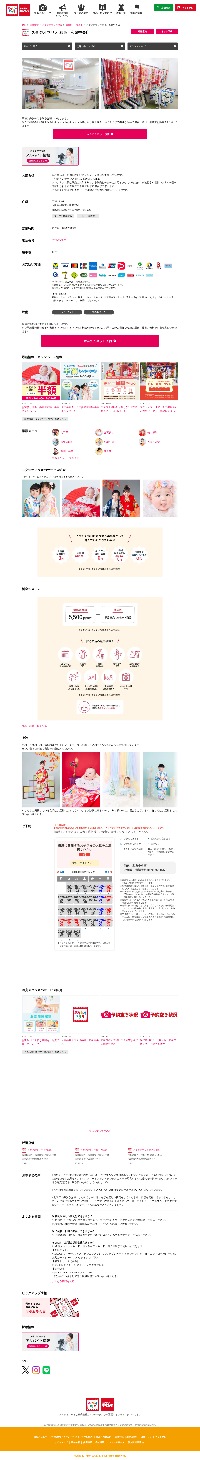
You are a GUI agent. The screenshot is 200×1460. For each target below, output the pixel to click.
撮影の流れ (131, 1436)
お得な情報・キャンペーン (63, 1436)
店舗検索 (165, 7)
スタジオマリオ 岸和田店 (40, 1150)
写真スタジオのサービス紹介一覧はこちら (45, 1052)
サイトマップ (61, 1442)
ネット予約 (187, 7)
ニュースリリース (116, 1442)
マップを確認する (63, 216)
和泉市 (79, 25)
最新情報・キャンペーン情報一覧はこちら (45, 419)
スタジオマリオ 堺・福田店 (93, 1150)
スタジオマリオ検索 (52, 25)
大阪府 (69, 25)
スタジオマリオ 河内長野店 (146, 1150)
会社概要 (99, 1442)
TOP (24, 25)
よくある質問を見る (63, 1281)
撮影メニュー (40, 1436)
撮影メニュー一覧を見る (65, 458)
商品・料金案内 (103, 1436)
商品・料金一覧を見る (34, 726)
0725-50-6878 (59, 240)
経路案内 (142, 31)
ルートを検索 (88, 216)
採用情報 (87, 1442)
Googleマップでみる (100, 1131)
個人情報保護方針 (136, 1442)
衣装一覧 (119, 1436)
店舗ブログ (146, 1436)
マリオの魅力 (86, 1436)
